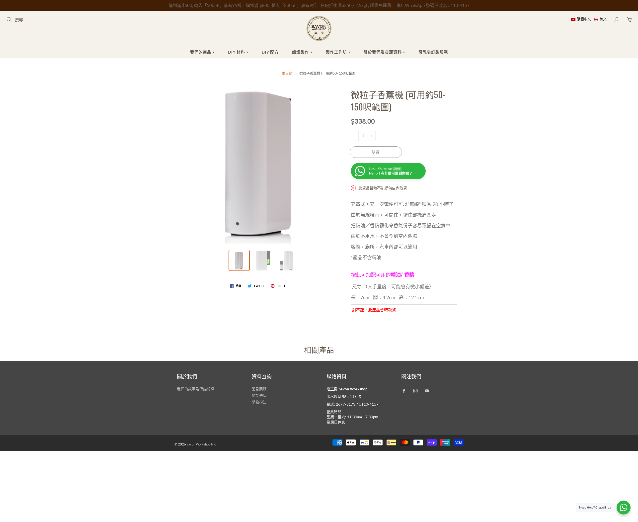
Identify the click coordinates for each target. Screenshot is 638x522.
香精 (408, 274)
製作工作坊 (337, 52)
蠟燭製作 (301, 52)
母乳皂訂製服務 (433, 52)
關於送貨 (259, 395)
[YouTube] (426, 391)
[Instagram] (415, 391)
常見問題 (259, 389)
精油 (396, 274)
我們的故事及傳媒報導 (195, 389)
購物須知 (259, 402)
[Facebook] (403, 391)
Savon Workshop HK (201, 444)
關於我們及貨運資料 (383, 52)
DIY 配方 (270, 52)
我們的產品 (201, 52)
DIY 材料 (237, 52)
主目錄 (287, 73)
